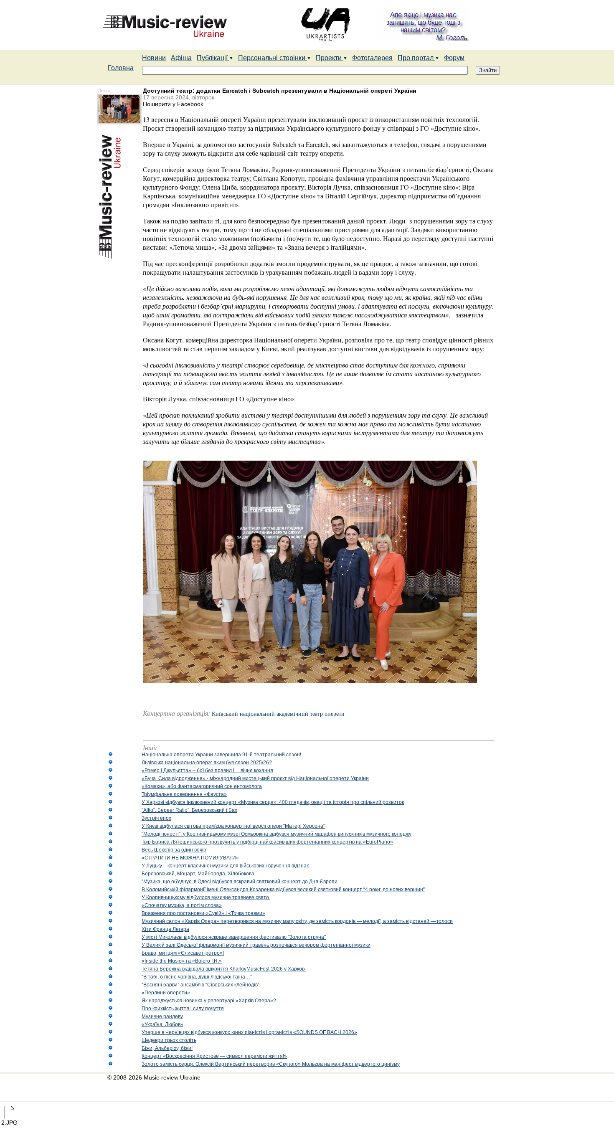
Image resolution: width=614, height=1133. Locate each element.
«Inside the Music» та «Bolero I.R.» (182, 961)
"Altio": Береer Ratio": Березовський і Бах (189, 810)
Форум (454, 57)
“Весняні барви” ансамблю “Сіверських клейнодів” (200, 985)
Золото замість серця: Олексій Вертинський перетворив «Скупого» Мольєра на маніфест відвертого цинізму (271, 1064)
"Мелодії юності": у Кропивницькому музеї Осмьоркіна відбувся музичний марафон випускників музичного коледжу (276, 834)
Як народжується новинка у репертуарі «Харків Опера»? (209, 1001)
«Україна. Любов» (162, 1024)
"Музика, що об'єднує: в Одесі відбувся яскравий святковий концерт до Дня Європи (239, 882)
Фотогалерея (372, 57)
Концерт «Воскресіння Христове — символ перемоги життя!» (214, 1056)
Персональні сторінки (272, 57)
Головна (121, 67)
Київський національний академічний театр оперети (278, 714)
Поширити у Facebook (173, 104)
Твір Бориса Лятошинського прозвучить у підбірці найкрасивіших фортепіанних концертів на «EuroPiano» (267, 842)
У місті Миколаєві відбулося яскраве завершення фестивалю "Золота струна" (234, 937)
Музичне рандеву (162, 1016)
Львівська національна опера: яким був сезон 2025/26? (207, 762)
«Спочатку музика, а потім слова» (182, 905)
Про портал (416, 57)
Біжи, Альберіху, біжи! (167, 1048)
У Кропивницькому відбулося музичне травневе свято (206, 897)
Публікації (213, 57)
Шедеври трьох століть (169, 1040)
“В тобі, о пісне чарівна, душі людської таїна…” (197, 977)
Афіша (181, 57)
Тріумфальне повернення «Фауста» (184, 794)
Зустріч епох (156, 818)
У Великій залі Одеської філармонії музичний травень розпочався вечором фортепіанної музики (256, 945)
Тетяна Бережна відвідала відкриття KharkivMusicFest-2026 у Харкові (224, 969)
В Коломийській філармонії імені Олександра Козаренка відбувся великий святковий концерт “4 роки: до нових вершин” (283, 889)
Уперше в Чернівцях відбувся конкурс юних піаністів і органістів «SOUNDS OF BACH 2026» (249, 1032)
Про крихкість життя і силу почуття (183, 1008)
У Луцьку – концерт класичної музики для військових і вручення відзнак (225, 866)
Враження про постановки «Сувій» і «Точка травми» (203, 913)
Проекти (329, 57)
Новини (154, 57)
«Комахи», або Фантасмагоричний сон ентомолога (202, 786)
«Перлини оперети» (166, 993)
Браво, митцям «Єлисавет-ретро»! (183, 953)
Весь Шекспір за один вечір (174, 850)
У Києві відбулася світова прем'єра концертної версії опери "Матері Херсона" (233, 826)
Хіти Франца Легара (165, 929)
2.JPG (9, 1122)
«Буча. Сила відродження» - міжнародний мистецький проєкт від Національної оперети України (255, 778)
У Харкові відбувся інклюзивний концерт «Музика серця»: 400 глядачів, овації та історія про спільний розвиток (273, 802)
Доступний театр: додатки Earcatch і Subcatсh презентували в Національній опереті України (279, 90)
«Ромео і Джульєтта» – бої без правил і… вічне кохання (207, 770)
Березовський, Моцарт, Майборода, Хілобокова (198, 874)
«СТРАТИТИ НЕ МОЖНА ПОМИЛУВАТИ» (190, 858)
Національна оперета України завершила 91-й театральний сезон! (221, 755)
